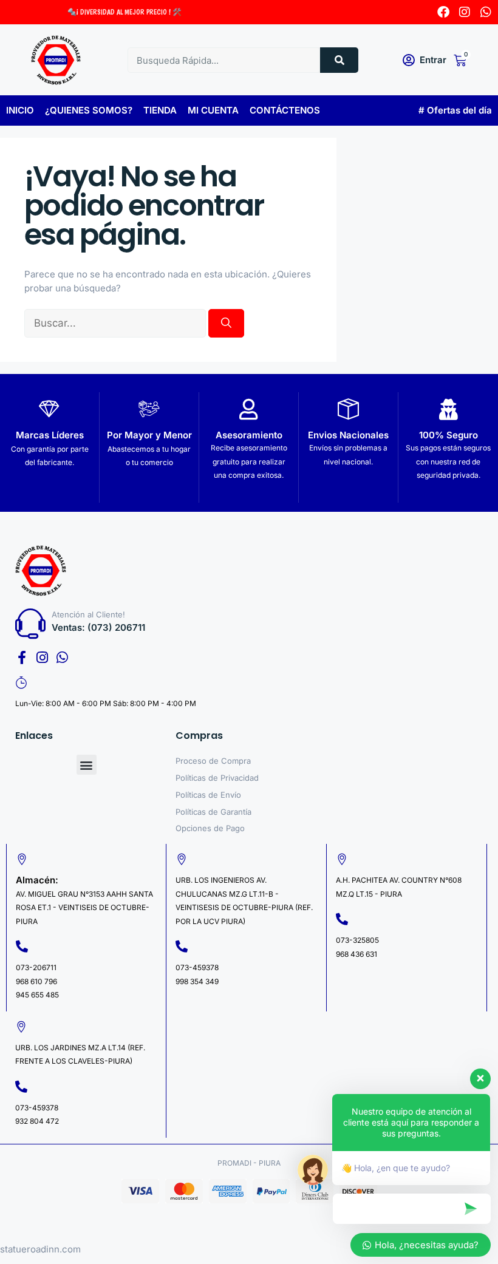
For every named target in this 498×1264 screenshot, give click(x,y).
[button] (87, 765)
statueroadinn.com (40, 1249)
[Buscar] (226, 323)
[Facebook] (443, 12)
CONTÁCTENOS (285, 110)
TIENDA (160, 110)
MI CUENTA (213, 110)
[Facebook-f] (22, 657)
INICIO (20, 110)
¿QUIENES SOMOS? (88, 110)
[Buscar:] (116, 323)
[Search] (339, 60)
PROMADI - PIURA (249, 1162)
